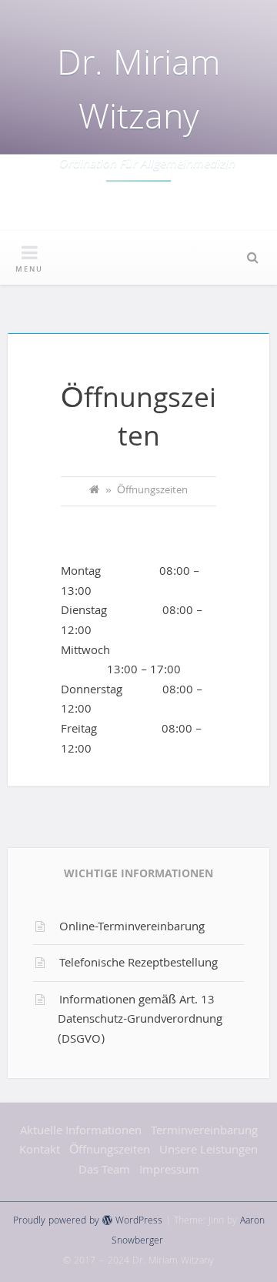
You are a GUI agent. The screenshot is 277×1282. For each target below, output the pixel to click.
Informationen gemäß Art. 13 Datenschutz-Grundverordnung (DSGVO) (140, 1020)
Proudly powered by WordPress (87, 1222)
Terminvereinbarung (204, 1132)
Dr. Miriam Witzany (138, 94)
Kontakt (39, 1151)
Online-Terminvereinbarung (132, 928)
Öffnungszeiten (109, 1151)
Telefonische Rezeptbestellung (138, 964)
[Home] (94, 491)
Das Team (104, 1171)
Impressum (169, 1171)
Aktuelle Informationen (81, 1132)
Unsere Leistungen (208, 1151)
